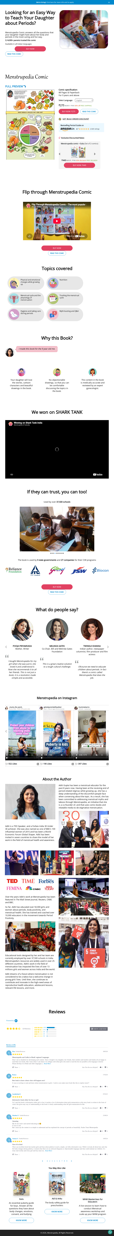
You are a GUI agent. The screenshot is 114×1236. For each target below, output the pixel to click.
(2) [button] (44, 1034)
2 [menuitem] (49, 1161)
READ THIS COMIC (14, 54)
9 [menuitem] (66, 1161)
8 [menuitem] (64, 1161)
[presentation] (6, 646)
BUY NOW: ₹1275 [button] (79, 165)
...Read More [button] (47, 1063)
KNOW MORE (21, 1220)
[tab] (11, 1045)
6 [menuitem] (59, 1161)
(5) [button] (44, 1036)
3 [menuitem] (52, 1161)
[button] (60, 154)
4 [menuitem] (54, 1161)
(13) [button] (44, 1029)
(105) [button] (44, 1027)
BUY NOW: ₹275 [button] (68, 111)
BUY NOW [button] (30, 49)
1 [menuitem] (47, 1161)
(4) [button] (44, 1031)
